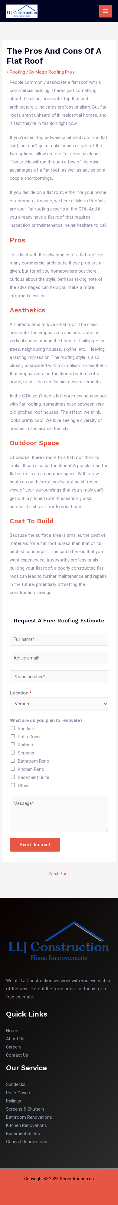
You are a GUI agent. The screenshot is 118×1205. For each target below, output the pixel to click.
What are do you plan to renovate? (46, 720)
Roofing (17, 72)
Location (21, 693)
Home (12, 1030)
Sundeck (26, 728)
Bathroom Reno (33, 761)
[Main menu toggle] (105, 11)
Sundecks (15, 1084)
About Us (15, 1039)
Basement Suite (33, 777)
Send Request (35, 844)
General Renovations (26, 1141)
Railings (25, 745)
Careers (13, 1047)
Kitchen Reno (31, 769)
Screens (26, 753)
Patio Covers (18, 1093)
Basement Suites (23, 1133)
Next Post (59, 873)
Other (23, 785)
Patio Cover (29, 736)
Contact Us (17, 1055)
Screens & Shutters (25, 1109)
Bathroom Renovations (29, 1117)
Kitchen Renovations (26, 1125)
